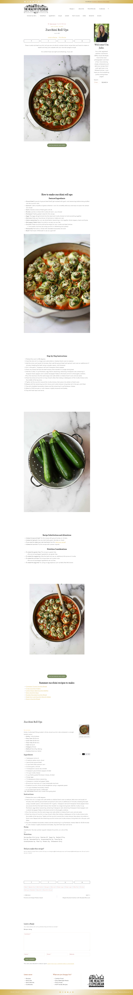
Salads (67, 15)
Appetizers (52, 15)
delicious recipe (60, 542)
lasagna (47, 887)
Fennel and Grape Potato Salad (33, 896)
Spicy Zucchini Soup (32, 692)
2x (86, 754)
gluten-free (32, 887)
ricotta (82, 887)
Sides (84, 15)
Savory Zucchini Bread (33, 699)
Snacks (99, 15)
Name (26, 954)
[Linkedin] (39, 2)
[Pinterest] (30, 2)
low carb (53, 887)
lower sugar (60, 887)
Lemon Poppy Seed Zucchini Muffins (37, 690)
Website (72, 954)
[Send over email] (82, 41)
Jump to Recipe (52, 37)
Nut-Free (75, 887)
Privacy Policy (15, 992)
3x (88, 754)
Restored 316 (127, 992)
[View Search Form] (108, 9)
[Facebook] (25, 2)
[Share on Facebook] (48, 41)
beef (25, 887)
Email (49, 954)
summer (32, 890)
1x (83, 754)
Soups (60, 15)
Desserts (91, 15)
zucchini (39, 890)
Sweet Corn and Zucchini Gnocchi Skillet (38, 697)
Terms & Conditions (28, 992)
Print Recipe (62, 37)
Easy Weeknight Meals (62, 980)
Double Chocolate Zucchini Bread (36, 695)
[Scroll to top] (130, 990)
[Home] (48, 23)
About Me (81, 9)
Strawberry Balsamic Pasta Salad (100, 1)
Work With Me (91, 9)
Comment (27, 934)
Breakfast (43, 15)
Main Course (76, 15)
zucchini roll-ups (47, 890)
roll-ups (26, 890)
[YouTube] (33, 2)
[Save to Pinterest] (31, 41)
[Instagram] (28, 2)
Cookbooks (102, 9)
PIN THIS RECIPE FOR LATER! (57, 145)
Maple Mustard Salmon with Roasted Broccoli (76, 896)
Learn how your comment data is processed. (60, 963)
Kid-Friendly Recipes (61, 984)
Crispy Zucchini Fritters (33, 688)
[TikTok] (36, 2)
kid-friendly (40, 887)
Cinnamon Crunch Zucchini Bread (36, 686)
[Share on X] (65, 41)
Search (96, 80)
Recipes (61, 26)
